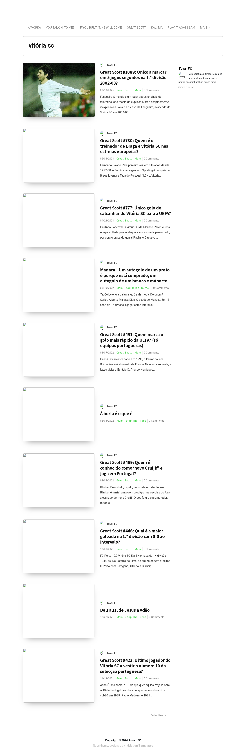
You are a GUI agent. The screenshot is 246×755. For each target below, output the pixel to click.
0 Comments (151, 90)
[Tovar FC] (55, 15)
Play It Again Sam (181, 27)
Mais (203, 27)
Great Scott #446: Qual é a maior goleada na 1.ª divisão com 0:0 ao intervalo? (132, 536)
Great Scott (136, 27)
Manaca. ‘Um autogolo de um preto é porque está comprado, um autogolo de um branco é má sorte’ (135, 275)
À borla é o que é (116, 413)
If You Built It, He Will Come (100, 27)
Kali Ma (157, 27)
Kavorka (34, 27)
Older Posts (159, 715)
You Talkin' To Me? (138, 288)
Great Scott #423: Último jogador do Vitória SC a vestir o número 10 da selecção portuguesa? (135, 665)
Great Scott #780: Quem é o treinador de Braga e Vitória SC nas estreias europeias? (134, 145)
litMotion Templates (139, 746)
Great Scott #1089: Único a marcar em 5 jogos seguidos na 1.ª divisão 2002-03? (133, 77)
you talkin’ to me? (60, 27)
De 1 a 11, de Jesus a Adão (125, 610)
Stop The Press (136, 421)
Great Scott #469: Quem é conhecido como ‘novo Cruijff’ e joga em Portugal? (131, 467)
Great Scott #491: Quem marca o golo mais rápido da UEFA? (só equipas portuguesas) (131, 339)
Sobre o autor (186, 87)
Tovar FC (112, 65)
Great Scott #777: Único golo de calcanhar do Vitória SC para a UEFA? (135, 210)
